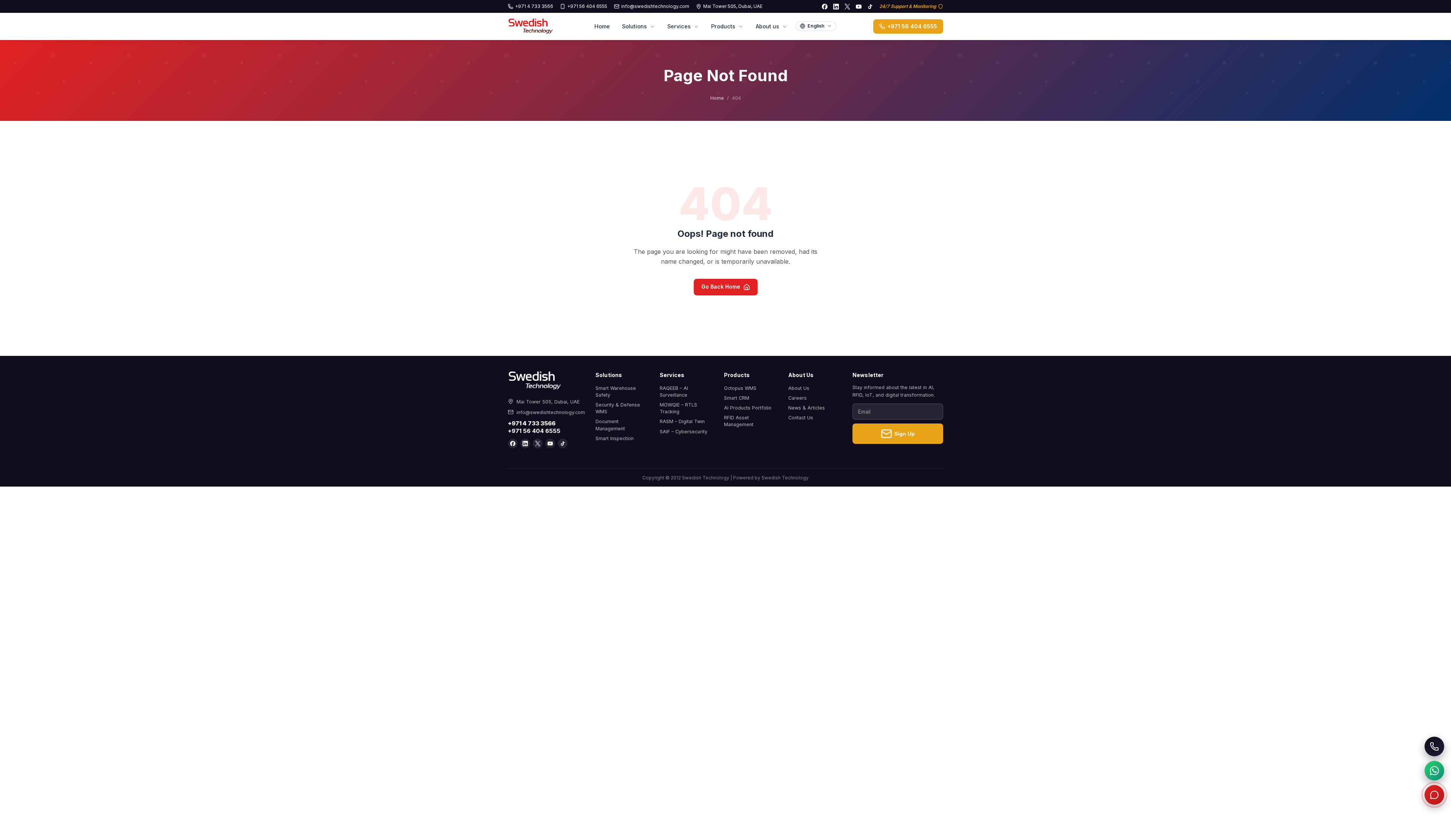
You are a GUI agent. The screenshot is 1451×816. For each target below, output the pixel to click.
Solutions (634, 26)
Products (723, 26)
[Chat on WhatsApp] (1434, 770)
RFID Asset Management (738, 421)
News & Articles (806, 408)
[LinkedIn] (836, 6)
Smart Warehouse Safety (616, 391)
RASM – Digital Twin (682, 421)
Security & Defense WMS (618, 408)
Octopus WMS (740, 388)
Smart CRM (736, 398)
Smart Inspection (615, 438)
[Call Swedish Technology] (1434, 746)
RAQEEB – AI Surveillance (674, 391)
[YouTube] (858, 6)
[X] (847, 6)
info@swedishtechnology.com (655, 6)
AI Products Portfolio (748, 408)
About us (767, 26)
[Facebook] (824, 6)
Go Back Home (720, 286)
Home (602, 26)
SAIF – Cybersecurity (683, 431)
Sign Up (904, 434)
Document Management (610, 425)
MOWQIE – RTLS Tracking (678, 408)
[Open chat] (1434, 795)
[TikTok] (870, 6)
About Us (798, 388)
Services (679, 26)
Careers (797, 398)
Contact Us (800, 417)
